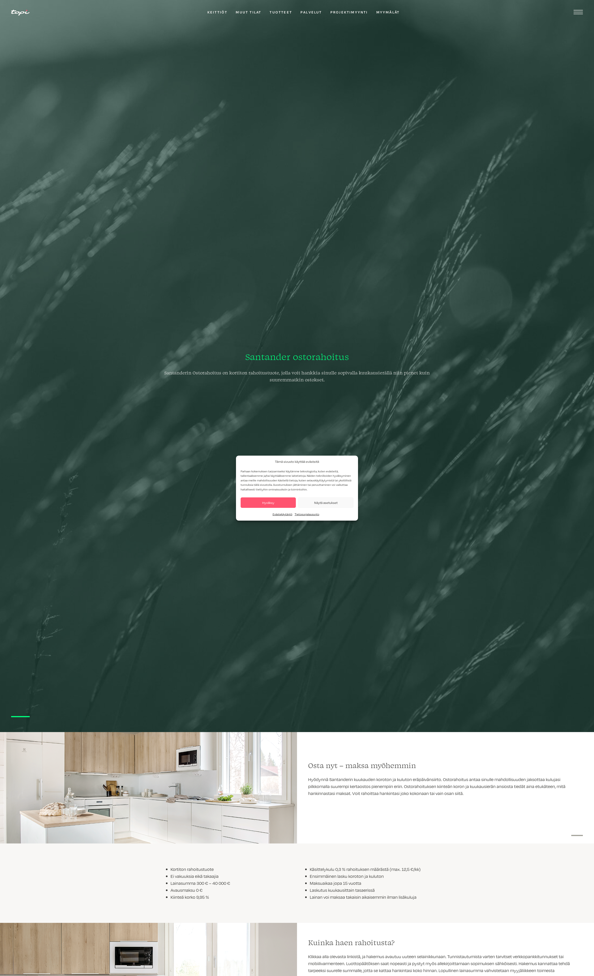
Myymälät (388, 12)
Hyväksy (268, 502)
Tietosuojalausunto (307, 514)
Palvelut (311, 12)
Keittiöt (217, 12)
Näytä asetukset (326, 502)
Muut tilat (248, 12)
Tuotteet (281, 12)
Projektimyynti (349, 12)
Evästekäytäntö (282, 514)
